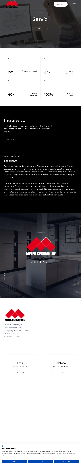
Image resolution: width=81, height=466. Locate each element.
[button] (73, 4)
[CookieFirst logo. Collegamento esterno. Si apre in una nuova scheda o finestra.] (2, 446)
